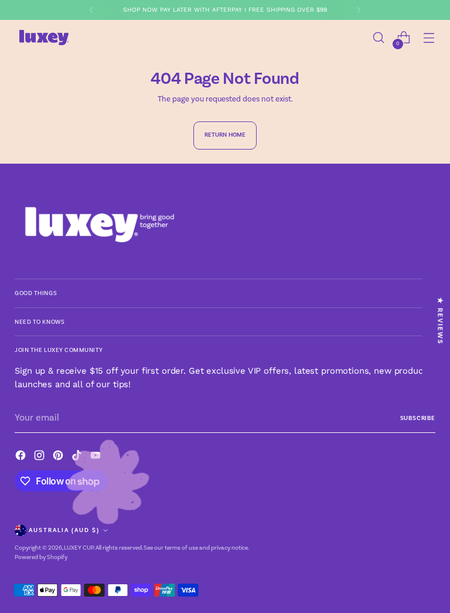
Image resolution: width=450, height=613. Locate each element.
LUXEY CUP (79, 547)
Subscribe (417, 418)
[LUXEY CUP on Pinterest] (59, 457)
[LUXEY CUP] (44, 37)
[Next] (358, 10)
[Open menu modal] (429, 38)
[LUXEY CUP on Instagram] (40, 457)
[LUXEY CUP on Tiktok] (78, 457)
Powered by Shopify (41, 557)
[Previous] (91, 10)
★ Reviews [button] (440, 320)
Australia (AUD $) (64, 530)
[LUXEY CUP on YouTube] (97, 457)
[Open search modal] (379, 38)
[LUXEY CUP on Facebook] (22, 457)
